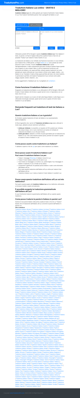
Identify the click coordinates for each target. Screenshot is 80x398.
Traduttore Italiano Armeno (33, 215)
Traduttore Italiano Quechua (24, 337)
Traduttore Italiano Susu (41, 354)
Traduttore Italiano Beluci (46, 224)
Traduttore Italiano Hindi (50, 273)
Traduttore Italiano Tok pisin (23, 367)
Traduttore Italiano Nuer (50, 322)
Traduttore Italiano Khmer (22, 288)
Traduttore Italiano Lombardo (51, 297)
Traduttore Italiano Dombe (54, 252)
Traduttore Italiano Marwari (23, 313)
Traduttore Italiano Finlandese (24, 260)
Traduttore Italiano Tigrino (40, 365)
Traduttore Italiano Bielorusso (39, 228)
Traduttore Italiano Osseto (39, 326)
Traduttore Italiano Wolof (32, 382)
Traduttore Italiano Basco (29, 220)
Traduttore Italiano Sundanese (24, 354)
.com (14, 2)
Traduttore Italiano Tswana (46, 369)
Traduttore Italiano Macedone (35, 301)
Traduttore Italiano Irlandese (56, 281)
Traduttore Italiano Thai (55, 363)
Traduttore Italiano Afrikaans (39, 211)
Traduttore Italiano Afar (23, 211)
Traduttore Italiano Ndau (29, 318)
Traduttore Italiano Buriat (33, 232)
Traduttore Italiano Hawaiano (33, 273)
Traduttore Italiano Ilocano (38, 277)
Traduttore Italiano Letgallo (43, 294)
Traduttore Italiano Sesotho (23, 346)
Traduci (36, 48)
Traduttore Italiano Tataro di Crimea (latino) (29, 361)
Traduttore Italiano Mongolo (27, 316)
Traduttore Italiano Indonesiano (24, 279)
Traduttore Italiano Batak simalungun (38, 222)
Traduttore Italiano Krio (44, 292)
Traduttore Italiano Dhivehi (38, 250)
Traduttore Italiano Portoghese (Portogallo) (34, 333)
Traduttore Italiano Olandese (54, 324)
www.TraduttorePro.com (17, 393)
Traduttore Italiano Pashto (50, 328)
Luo (47, 62)
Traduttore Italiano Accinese (40, 209)
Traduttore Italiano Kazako (37, 286)
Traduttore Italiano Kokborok (28, 290)
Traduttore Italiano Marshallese (50, 311)
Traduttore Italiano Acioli (57, 209)
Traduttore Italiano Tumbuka (32, 371)
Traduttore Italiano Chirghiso (51, 237)
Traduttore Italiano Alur (28, 213)
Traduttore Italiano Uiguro (23, 376)
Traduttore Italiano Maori (42, 309)
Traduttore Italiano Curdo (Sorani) (32, 249)
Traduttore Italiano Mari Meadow (30, 311)
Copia (61, 48)
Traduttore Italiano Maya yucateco (42, 313)
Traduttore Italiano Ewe (46, 256)
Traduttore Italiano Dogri (38, 252)
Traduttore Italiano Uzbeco (24, 378)
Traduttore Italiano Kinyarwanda (40, 288)
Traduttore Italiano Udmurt (51, 375)
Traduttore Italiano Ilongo (54, 277)
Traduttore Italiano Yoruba (49, 384)
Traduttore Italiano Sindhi (40, 348)
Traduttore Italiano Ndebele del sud (48, 318)
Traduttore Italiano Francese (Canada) (33, 262)
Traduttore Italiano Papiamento (32, 328)
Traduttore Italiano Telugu (22, 363)
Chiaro (51, 48)
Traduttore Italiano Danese (51, 249)
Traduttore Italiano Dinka (54, 250)
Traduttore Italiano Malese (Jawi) (49, 305)
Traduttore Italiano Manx (26, 309)
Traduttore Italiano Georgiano (34, 267)
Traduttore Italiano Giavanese (24, 269)
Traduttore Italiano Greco (41, 269)
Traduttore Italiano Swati (45, 356)
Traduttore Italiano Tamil (40, 360)
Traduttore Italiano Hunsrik (40, 275)
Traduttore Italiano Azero (22, 218)
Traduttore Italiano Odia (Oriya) (35, 324)
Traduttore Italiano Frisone (53, 262)
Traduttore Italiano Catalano (23, 234)
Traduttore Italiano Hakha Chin (47, 271)
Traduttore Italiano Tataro (56, 360)
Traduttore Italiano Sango (50, 341)
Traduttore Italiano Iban (56, 275)
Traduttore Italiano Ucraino (34, 375)
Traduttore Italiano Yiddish (32, 384)
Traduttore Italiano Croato (39, 247)
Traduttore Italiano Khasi (53, 286)
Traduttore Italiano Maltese (42, 307)
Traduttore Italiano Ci (40, 239)
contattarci (52, 81)
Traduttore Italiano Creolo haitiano (45, 245)
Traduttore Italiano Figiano (33, 258)
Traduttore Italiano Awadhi (39, 217)
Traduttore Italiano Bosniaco (29, 230)
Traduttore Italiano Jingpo (41, 282)
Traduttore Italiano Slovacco (47, 350)
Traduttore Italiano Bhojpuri (52, 226)
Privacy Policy (63, 2)
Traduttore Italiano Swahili (29, 356)
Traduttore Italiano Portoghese (35, 331)
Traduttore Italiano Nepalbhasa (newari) (27, 320)
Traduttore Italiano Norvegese (33, 322)
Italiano (43, 62)
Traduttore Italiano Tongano (41, 367)
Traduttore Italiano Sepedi (38, 344)
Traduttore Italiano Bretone (47, 230)
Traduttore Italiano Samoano (33, 341)
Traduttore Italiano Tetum (39, 363)
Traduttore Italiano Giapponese (53, 267)
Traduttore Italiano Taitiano (28, 358)
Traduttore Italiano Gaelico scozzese (26, 266)
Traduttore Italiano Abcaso (23, 209)
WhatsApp (33, 158)
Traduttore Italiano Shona (55, 346)
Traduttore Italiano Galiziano (46, 266)
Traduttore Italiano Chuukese (23, 239)
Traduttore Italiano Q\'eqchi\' (56, 335)
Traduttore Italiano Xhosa (48, 382)
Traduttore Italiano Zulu (33, 386)
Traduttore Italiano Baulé (30, 224)
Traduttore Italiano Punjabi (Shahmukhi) (34, 335)
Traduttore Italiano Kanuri (47, 284)
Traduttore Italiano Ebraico (42, 254)
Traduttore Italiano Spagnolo (51, 352)
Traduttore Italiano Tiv (56, 365)
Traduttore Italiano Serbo (55, 344)
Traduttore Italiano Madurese (53, 301)
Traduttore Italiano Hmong (23, 275)
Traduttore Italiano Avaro (22, 217)
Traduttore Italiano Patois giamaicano (26, 329)
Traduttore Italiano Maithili (23, 303)
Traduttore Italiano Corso (47, 243)
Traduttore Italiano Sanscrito (23, 343)
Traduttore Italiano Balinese (39, 218)
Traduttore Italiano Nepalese (48, 320)
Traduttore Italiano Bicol (22, 228)
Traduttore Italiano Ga (54, 264)
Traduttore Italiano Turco (48, 371)
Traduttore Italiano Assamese (50, 215)
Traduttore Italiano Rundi (28, 339)
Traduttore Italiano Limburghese (46, 296)
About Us (47, 2)
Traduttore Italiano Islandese (24, 282)
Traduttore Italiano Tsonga (29, 369)
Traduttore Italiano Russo (44, 339)
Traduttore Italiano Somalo (34, 352)
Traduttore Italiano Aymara (56, 217)
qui (34, 146)
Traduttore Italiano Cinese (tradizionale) (36, 241)
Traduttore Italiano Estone (30, 256)
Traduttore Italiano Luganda (23, 299)
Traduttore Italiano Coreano (30, 243)
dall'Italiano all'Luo (22, 25)
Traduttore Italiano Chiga (34, 237)
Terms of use (72, 2)
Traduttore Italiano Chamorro (45, 235)
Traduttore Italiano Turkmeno (45, 373)
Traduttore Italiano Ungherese (40, 376)
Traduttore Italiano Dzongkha (24, 254)
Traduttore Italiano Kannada (30, 284)
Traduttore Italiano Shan (40, 346)
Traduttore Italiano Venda (40, 378)
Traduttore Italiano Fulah (39, 264)
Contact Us (54, 2)
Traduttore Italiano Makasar (40, 303)
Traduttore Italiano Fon (40, 260)
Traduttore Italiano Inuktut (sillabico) (36, 281)
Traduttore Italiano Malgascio (24, 307)
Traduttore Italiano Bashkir (45, 220)
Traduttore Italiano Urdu (58, 376)
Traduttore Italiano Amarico (45, 213)
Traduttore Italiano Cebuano (41, 234)
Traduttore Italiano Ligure (28, 296)
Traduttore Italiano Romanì (41, 337)
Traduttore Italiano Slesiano (30, 350)
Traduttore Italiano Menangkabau (43, 314)
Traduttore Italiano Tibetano (23, 365)
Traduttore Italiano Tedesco (51, 361)
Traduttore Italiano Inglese (42, 279)
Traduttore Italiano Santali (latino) (43, 343)
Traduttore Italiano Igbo (22, 277)
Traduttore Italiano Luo (39, 299)
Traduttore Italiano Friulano (23, 264)
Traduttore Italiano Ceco (28, 235)
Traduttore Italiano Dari (22, 250)
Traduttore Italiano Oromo (23, 326)
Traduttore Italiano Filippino (51, 258)
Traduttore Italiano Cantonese (50, 232)
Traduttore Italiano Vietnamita (31, 380)
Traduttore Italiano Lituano (33, 297)
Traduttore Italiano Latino (26, 294)
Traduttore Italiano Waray (48, 380)
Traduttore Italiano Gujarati (29, 271)
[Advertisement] (38, 19)
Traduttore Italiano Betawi (34, 226)
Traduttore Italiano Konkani (28, 292)
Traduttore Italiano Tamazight (46, 358)
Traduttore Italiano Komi (45, 290)
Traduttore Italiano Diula (22, 252)
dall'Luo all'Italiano (35, 25)
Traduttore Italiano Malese (30, 305)
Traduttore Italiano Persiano (47, 329)
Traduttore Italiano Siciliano (23, 348)
